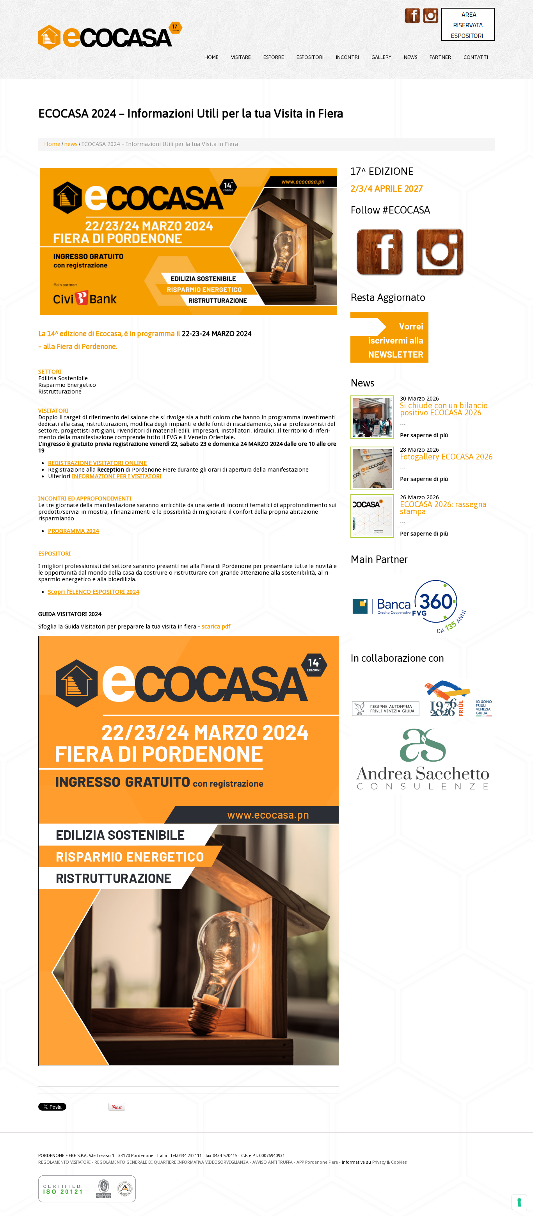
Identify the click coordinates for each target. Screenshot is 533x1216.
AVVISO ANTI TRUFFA (272, 1162)
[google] (468, 24)
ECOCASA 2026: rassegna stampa (443, 508)
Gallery (381, 57)
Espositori (310, 57)
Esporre (273, 57)
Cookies (399, 1162)
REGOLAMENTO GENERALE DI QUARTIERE (135, 1162)
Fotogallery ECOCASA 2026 (446, 456)
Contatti (476, 57)
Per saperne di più (424, 435)
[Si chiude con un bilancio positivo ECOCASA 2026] (372, 417)
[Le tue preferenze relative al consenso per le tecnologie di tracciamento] (519, 1202)
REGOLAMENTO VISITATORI (64, 1162)
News (410, 57)
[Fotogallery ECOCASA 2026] (372, 468)
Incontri (347, 57)
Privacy (379, 1162)
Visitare (241, 57)
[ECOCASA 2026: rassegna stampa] (372, 516)
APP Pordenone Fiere (317, 1162)
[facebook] (412, 15)
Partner (440, 57)
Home (211, 57)
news (71, 144)
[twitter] (431, 15)
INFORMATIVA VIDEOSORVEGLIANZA (213, 1162)
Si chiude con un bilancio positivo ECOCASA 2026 (444, 409)
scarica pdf (216, 626)
